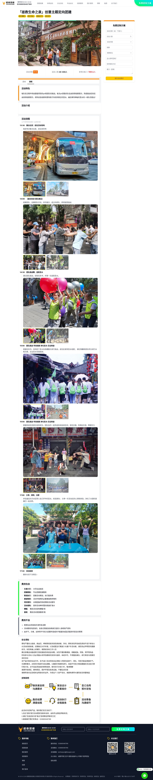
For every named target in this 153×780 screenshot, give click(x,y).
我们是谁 (25, 769)
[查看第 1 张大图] (60, 156)
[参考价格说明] (87, 72)
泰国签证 (96, 776)
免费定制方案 (123, 729)
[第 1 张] (34, 189)
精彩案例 (25, 752)
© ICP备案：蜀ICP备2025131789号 (124, 776)
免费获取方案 (145, 3)
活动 (24, 82)
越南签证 (102, 776)
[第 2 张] (57, 189)
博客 (98, 3)
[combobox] (119, 53)
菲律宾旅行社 (75, 776)
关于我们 (114, 3)
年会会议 (70, 3)
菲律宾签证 (83, 776)
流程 (30, 82)
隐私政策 (54, 760)
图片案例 (90, 3)
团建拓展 (40, 3)
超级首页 (25, 743)
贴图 (105, 3)
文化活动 (60, 3)
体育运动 (50, 3)
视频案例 (80, 3)
